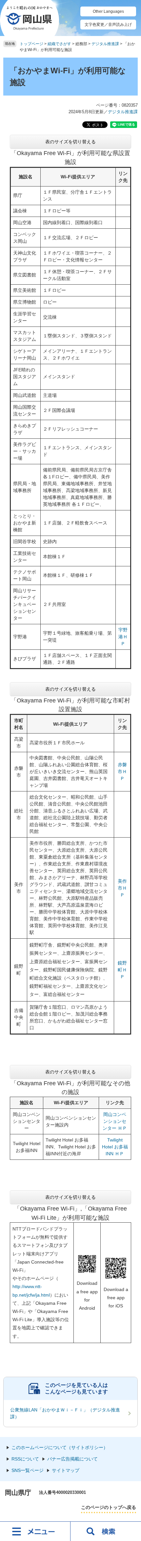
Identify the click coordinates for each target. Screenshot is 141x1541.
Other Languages (108, 11)
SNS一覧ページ (27, 1470)
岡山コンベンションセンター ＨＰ (115, 1121)
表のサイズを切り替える (70, 141)
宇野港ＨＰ (123, 636)
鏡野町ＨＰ (122, 969)
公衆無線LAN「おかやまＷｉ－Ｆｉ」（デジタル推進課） (65, 1413)
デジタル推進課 (105, 44)
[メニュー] (35, 1531)
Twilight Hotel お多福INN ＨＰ (115, 1146)
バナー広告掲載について (72, 1458)
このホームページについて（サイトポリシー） (59, 1447)
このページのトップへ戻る (108, 1507)
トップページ (31, 44)
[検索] (105, 1531)
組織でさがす (59, 44)
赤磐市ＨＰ (122, 771)
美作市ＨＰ (122, 887)
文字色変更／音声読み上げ (108, 24)
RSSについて (25, 1458)
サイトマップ (65, 1470)
